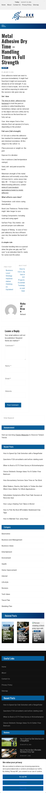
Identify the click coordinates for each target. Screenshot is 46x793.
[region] (23, 776)
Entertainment (7, 552)
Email (8, 378)
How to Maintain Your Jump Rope (15, 519)
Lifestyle (5, 582)
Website (8, 391)
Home (4, 5)
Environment (6, 558)
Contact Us (17, 5)
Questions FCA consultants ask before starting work (23, 459)
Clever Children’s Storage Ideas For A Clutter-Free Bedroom (22, 473)
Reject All (23, 788)
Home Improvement (9, 570)
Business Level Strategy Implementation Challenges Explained (9, 280)
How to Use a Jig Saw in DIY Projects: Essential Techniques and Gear (21, 280)
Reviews (4, 68)
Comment (9, 345)
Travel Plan (6, 600)
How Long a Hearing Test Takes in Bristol (18, 504)
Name (8, 366)
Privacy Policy (26, 5)
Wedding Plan (7, 606)
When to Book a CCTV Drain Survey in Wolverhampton (23, 465)
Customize (23, 782)
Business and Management (12, 540)
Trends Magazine (22, 435)
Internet (4, 576)
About (9, 5)
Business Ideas (7, 546)
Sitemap (36, 5)
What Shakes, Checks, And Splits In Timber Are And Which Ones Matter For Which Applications (22, 487)
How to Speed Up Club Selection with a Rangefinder (22, 453)
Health (4, 564)
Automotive (6, 534)
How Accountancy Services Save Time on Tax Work (22, 480)
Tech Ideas (6, 594)
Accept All (23, 777)
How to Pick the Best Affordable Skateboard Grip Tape (21, 511)
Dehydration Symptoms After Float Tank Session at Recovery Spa (22, 496)
